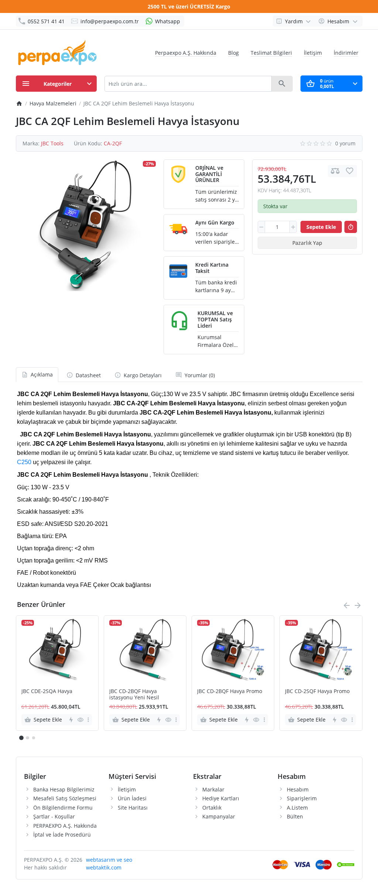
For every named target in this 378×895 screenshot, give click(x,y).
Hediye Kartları (220, 798)
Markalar (213, 789)
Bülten (295, 816)
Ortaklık (211, 807)
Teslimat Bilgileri (271, 52)
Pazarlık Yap (307, 242)
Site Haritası (133, 807)
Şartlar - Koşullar (54, 816)
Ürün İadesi (132, 798)
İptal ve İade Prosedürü (62, 834)
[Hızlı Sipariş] (350, 227)
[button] (27, 737)
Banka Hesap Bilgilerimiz (63, 789)
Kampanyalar (218, 816)
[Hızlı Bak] (80, 719)
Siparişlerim (302, 798)
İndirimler (346, 52)
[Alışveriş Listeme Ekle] (349, 171)
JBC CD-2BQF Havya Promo (229, 691)
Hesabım (298, 789)
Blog (233, 52)
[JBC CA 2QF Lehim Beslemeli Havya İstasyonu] (85, 225)
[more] (88, 719)
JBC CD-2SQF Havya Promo (317, 691)
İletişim (313, 52)
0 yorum (345, 143)
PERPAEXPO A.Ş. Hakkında (65, 825)
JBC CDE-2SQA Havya (46, 691)
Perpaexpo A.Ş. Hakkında (185, 52)
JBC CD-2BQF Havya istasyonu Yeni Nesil (134, 694)
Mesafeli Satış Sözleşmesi (64, 798)
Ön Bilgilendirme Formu (63, 807)
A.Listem (297, 807)
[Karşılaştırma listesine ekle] (335, 171)
